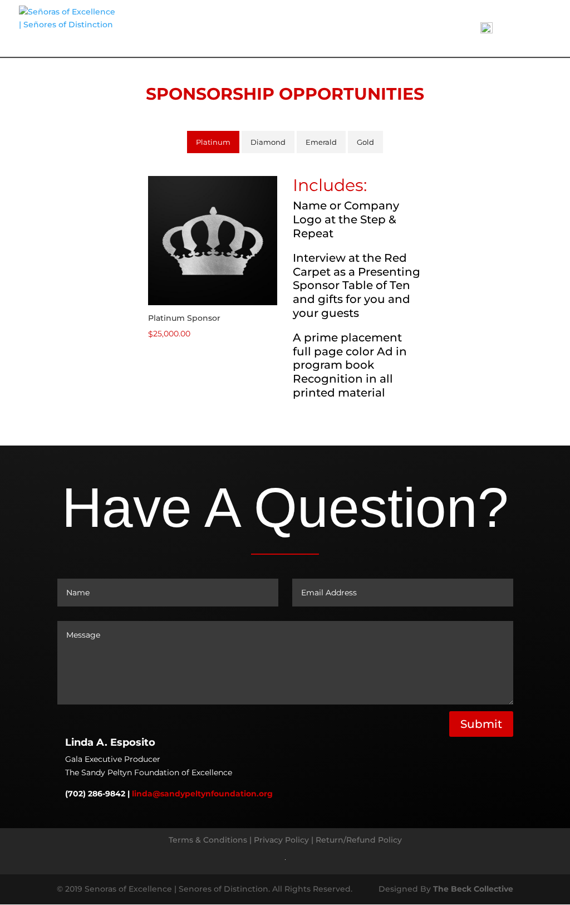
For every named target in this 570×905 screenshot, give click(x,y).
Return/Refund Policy (359, 840)
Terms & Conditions (208, 840)
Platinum (213, 142)
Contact (450, 29)
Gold (365, 142)
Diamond (268, 142)
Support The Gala (329, 29)
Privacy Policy (281, 840)
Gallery (405, 29)
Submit (481, 724)
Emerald (321, 142)
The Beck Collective (472, 889)
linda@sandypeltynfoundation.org (202, 794)
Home (267, 29)
